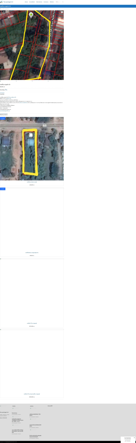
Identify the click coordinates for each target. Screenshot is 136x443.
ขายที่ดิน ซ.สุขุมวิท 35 (5, 6)
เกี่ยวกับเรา (52, 2)
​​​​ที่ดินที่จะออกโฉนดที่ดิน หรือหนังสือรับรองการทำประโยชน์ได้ (35, 436)
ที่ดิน (0, 9)
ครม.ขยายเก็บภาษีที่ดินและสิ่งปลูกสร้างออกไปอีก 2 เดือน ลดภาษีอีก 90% (17, 431)
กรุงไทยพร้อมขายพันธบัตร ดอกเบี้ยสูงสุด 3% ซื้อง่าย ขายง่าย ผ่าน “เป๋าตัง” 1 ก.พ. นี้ (17, 420)
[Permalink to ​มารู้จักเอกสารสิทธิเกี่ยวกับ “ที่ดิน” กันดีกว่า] (33, 408)
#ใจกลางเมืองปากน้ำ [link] (12, 97)
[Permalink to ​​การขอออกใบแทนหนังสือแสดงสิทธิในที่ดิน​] (33, 419)
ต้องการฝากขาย (39, 2)
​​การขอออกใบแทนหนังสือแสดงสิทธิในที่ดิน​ (35, 425)
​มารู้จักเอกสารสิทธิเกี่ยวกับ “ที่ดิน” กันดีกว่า (35, 414)
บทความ (37, 427)
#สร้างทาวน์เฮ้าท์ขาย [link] (23, 102)
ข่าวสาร (20, 414)
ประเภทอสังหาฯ (32, 2)
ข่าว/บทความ (46, 2)
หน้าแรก (26, 2)
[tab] (2, 94)
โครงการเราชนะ (14, 413)
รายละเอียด (2, 94)
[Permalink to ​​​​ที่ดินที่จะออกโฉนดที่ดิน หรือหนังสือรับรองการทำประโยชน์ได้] (33, 429)
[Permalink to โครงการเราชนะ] (15, 408)
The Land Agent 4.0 (8, 2)
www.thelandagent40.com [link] (5, 110)
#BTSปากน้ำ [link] (8, 98)
